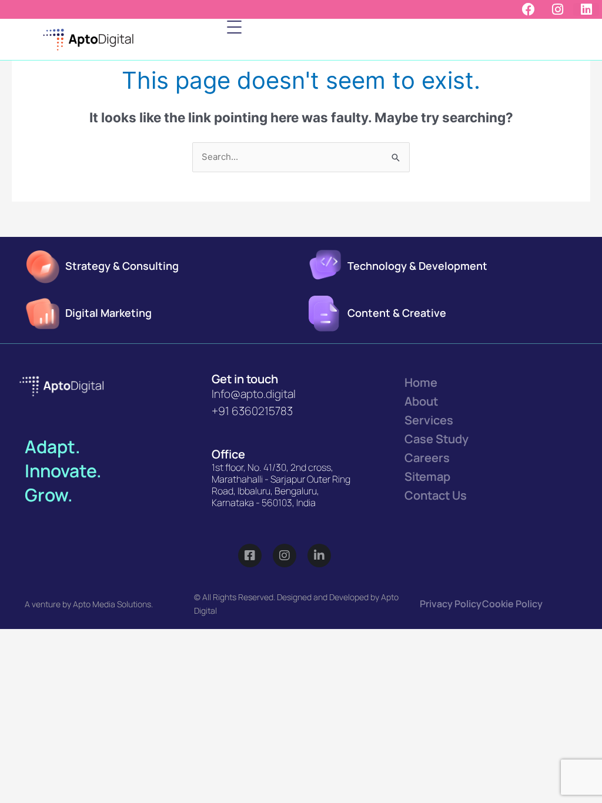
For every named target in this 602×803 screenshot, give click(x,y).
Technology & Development (417, 266)
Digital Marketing (108, 313)
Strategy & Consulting (122, 266)
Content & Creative (396, 313)
